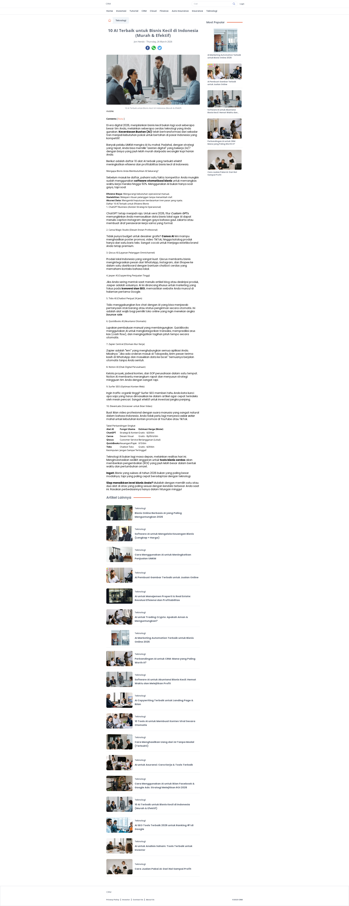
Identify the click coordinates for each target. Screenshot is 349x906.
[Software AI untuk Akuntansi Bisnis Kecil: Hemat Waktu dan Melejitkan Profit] (119, 679)
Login (242, 4)
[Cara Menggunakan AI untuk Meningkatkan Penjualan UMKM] (119, 554)
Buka (120, 118)
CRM (144, 11)
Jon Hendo (139, 41)
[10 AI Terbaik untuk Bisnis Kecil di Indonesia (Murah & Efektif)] (119, 804)
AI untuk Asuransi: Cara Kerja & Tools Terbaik (164, 764)
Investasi (121, 11)
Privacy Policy (112, 900)
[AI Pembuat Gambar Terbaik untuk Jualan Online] (119, 575)
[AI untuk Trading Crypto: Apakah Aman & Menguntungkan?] (119, 616)
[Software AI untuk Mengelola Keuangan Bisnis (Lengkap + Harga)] (119, 533)
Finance (164, 11)
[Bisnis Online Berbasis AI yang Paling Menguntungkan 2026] (119, 512)
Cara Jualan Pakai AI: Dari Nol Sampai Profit (163, 868)
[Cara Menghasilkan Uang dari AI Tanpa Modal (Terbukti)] (119, 741)
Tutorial (134, 11)
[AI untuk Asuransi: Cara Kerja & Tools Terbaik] (119, 762)
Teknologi (211, 11)
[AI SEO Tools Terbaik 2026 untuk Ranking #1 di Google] (119, 825)
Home (109, 11)
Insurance (197, 11)
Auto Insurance (180, 11)
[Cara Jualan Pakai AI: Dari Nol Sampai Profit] (119, 866)
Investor (126, 900)
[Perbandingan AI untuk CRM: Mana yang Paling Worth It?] (119, 658)
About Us (150, 900)
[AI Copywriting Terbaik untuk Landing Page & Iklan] (119, 700)
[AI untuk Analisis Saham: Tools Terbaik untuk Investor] (119, 845)
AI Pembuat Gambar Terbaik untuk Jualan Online (166, 577)
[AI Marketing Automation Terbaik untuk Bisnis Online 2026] (119, 637)
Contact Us (138, 900)
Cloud (153, 11)
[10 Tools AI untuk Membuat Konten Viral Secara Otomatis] (119, 721)
